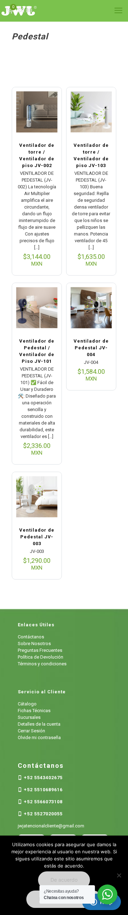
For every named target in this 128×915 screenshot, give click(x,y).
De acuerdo (64, 880)
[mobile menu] (118, 11)
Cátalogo (27, 703)
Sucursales (29, 717)
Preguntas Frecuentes (40, 650)
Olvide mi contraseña (39, 737)
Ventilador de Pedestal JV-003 (36, 536)
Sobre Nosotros (34, 643)
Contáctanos (31, 636)
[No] (119, 875)
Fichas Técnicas (34, 710)
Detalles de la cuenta (39, 724)
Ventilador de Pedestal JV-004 (91, 347)
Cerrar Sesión (31, 730)
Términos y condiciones (42, 663)
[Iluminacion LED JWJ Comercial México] (64, 11)
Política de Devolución (40, 657)
